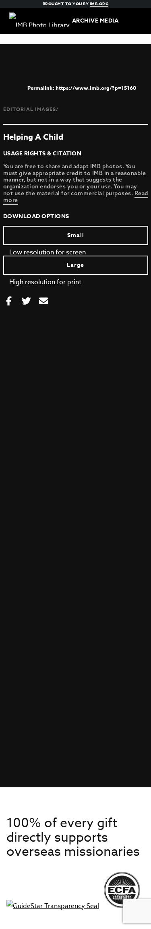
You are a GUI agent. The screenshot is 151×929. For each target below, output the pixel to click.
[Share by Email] (43, 301)
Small (75, 235)
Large (75, 265)
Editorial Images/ (31, 109)
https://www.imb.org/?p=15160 (96, 87)
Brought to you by (76, 3)
